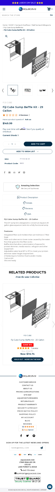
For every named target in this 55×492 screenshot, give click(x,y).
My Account (27, 417)
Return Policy (27, 401)
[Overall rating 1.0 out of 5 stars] (10, 116)
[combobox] (27, 15)
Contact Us (27, 385)
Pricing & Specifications (27, 392)
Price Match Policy (27, 411)
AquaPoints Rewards (27, 398)
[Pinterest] (24, 172)
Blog (27, 421)
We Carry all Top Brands (29, 188)
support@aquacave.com (29, 474)
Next (52, 90)
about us (27, 389)
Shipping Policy (27, 414)
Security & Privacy (27, 408)
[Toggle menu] (8, 9)
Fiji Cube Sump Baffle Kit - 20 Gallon (27, 340)
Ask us (28, 119)
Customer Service (27, 382)
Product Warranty (27, 404)
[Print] (14, 172)
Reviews (27, 424)
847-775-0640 (29, 470)
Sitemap (44, 490)
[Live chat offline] (49, 486)
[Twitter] (19, 172)
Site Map (27, 395)
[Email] (9, 172)
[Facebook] (5, 172)
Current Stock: (10, 135)
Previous (3, 90)
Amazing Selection (30, 185)
